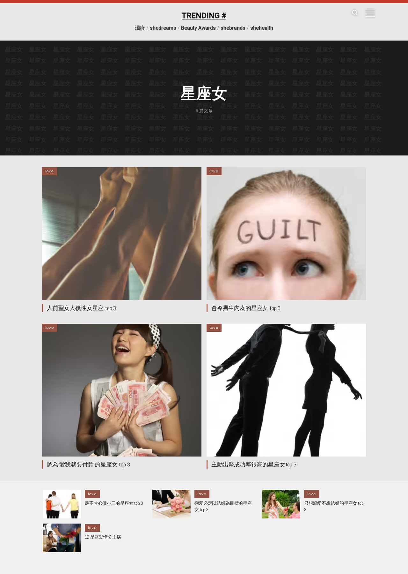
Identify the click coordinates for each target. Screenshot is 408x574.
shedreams (163, 28)
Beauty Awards (198, 28)
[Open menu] (370, 13)
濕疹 (140, 28)
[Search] (355, 13)
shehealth (261, 28)
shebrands (233, 28)
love (49, 171)
